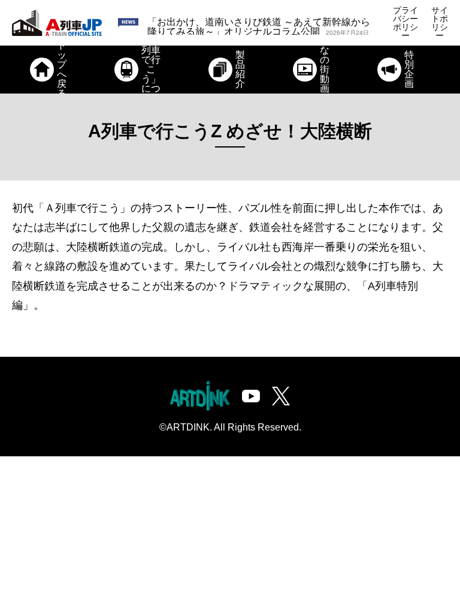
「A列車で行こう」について (151, 69)
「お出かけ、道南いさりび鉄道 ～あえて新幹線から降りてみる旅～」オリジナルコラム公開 (258, 27)
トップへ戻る (61, 69)
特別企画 (409, 69)
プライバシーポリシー (405, 23)
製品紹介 (240, 69)
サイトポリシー (439, 23)
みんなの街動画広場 (324, 69)
